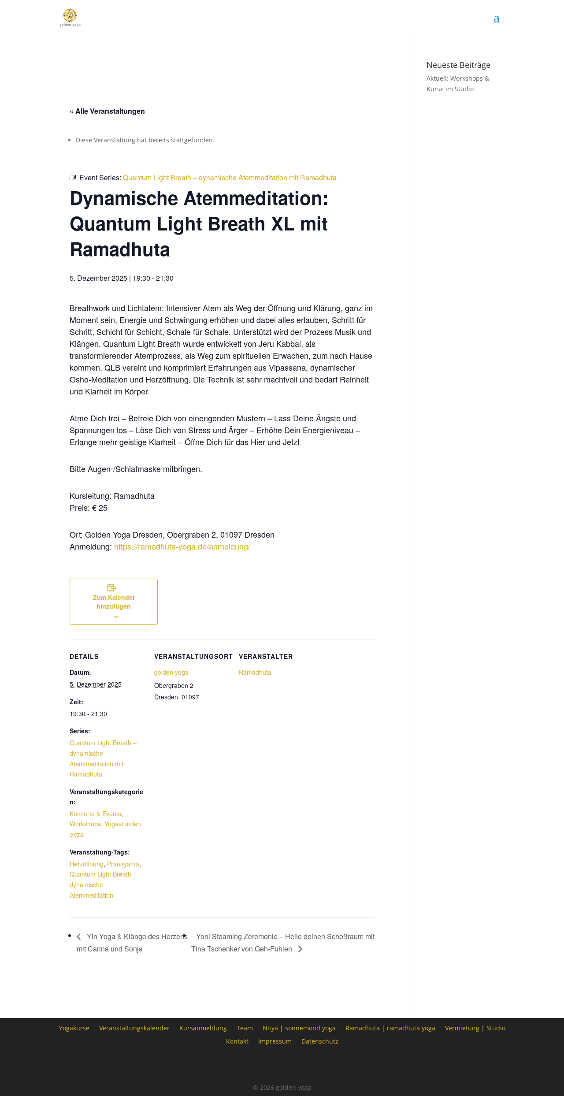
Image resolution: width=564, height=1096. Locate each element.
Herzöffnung (87, 863)
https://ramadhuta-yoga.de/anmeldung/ (182, 546)
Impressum (275, 1040)
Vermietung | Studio (475, 1027)
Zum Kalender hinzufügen (114, 601)
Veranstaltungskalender (134, 1027)
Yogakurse (74, 1027)
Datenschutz (319, 1040)
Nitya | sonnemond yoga (299, 1027)
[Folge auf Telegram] (306, 1065)
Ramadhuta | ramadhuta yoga (390, 1027)
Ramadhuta (255, 672)
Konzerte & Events (95, 813)
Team (245, 1027)
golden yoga (171, 672)
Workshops (85, 823)
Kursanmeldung (203, 1027)
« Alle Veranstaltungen (107, 111)
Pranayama (123, 863)
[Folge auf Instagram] (282, 1065)
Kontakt (237, 1040)
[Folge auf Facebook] (257, 1065)
